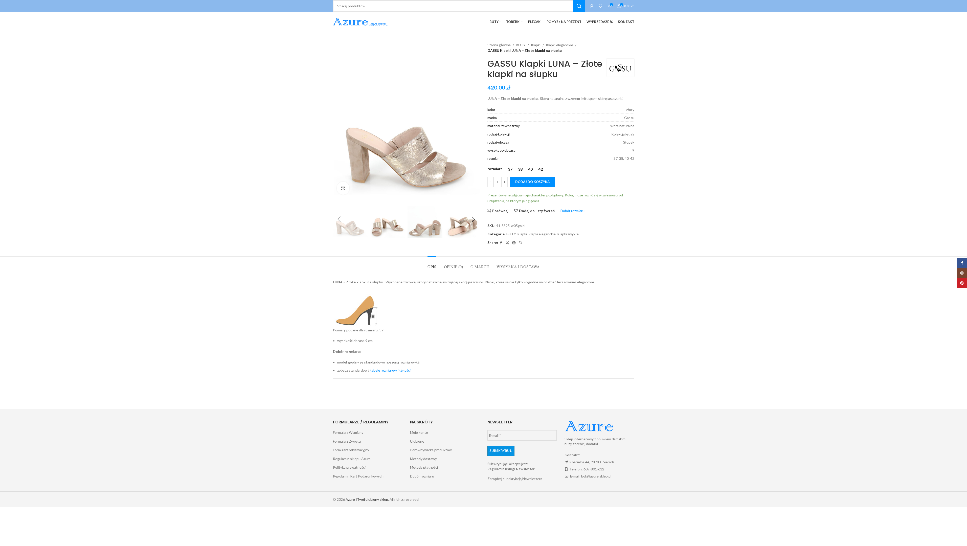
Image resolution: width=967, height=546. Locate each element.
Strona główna (499, 45)
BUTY (521, 45)
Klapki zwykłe (568, 234)
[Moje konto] (592, 6)
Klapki (536, 45)
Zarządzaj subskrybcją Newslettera (514, 478)
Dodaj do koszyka (532, 182)
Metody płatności (424, 467)
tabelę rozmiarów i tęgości (390, 370)
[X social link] (507, 242)
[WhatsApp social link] (520, 242)
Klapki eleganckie (559, 45)
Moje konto (419, 432)
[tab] (432, 264)
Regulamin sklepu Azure (352, 459)
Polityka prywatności (349, 467)
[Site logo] (361, 21)
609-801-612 (593, 469)
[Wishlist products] (600, 6)
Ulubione (417, 441)
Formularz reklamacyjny (351, 450)
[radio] (510, 169)
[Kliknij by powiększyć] (343, 188)
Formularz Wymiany (348, 432)
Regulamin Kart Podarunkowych (358, 476)
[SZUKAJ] (579, 6)
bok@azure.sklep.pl (596, 476)
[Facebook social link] (501, 242)
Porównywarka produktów (431, 450)
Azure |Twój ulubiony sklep (367, 499)
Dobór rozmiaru (422, 476)
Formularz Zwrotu (347, 441)
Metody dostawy (423, 459)
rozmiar (494, 169)
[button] (339, 219)
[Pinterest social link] (514, 242)
